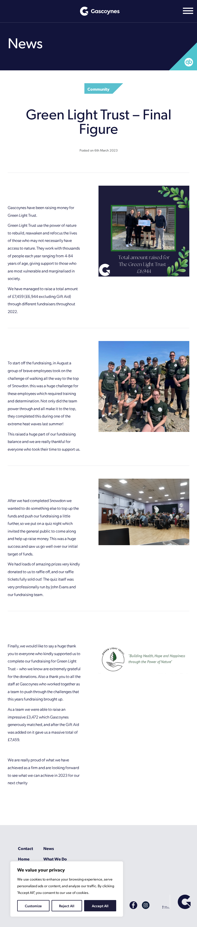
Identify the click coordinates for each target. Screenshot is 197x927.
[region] (66, 889)
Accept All (100, 905)
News (48, 848)
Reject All (66, 905)
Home (23, 859)
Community (98, 89)
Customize (33, 905)
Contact (25, 848)
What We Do (55, 859)
